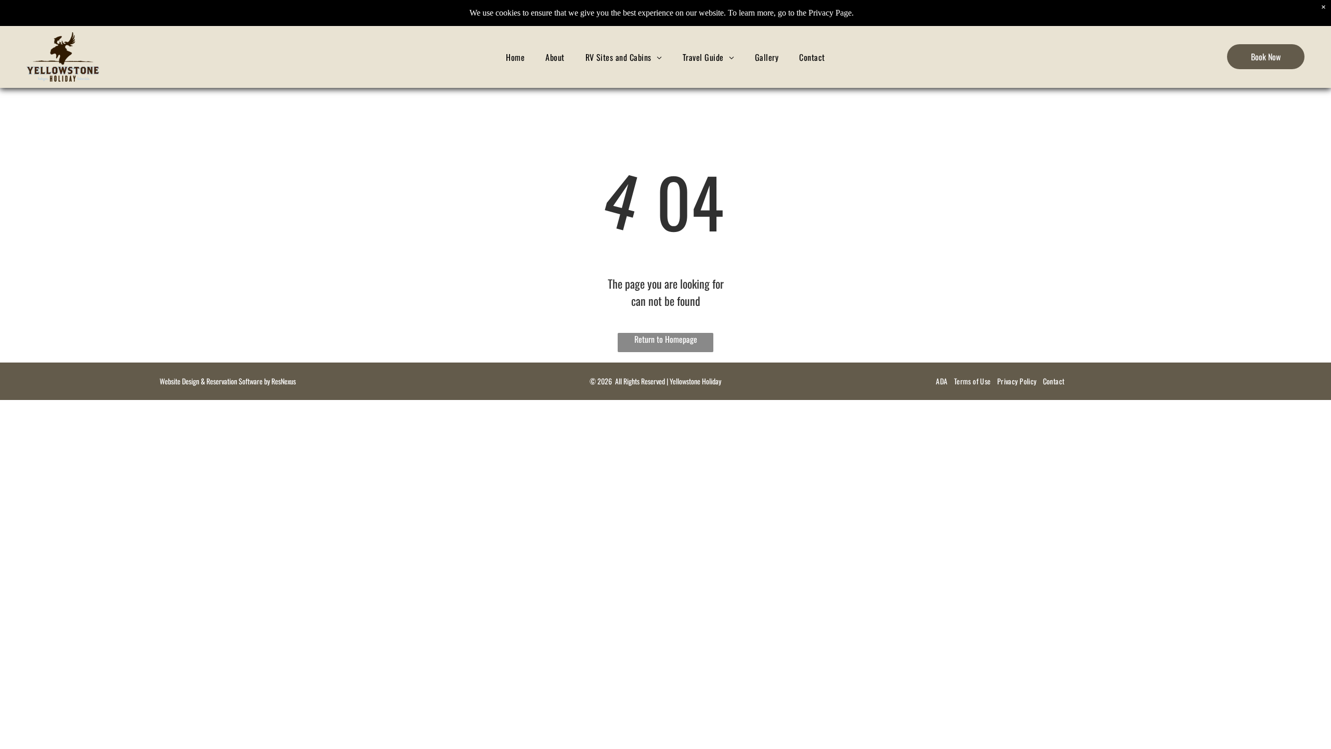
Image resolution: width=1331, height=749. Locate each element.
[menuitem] (515, 57)
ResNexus (283, 381)
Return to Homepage (665, 339)
